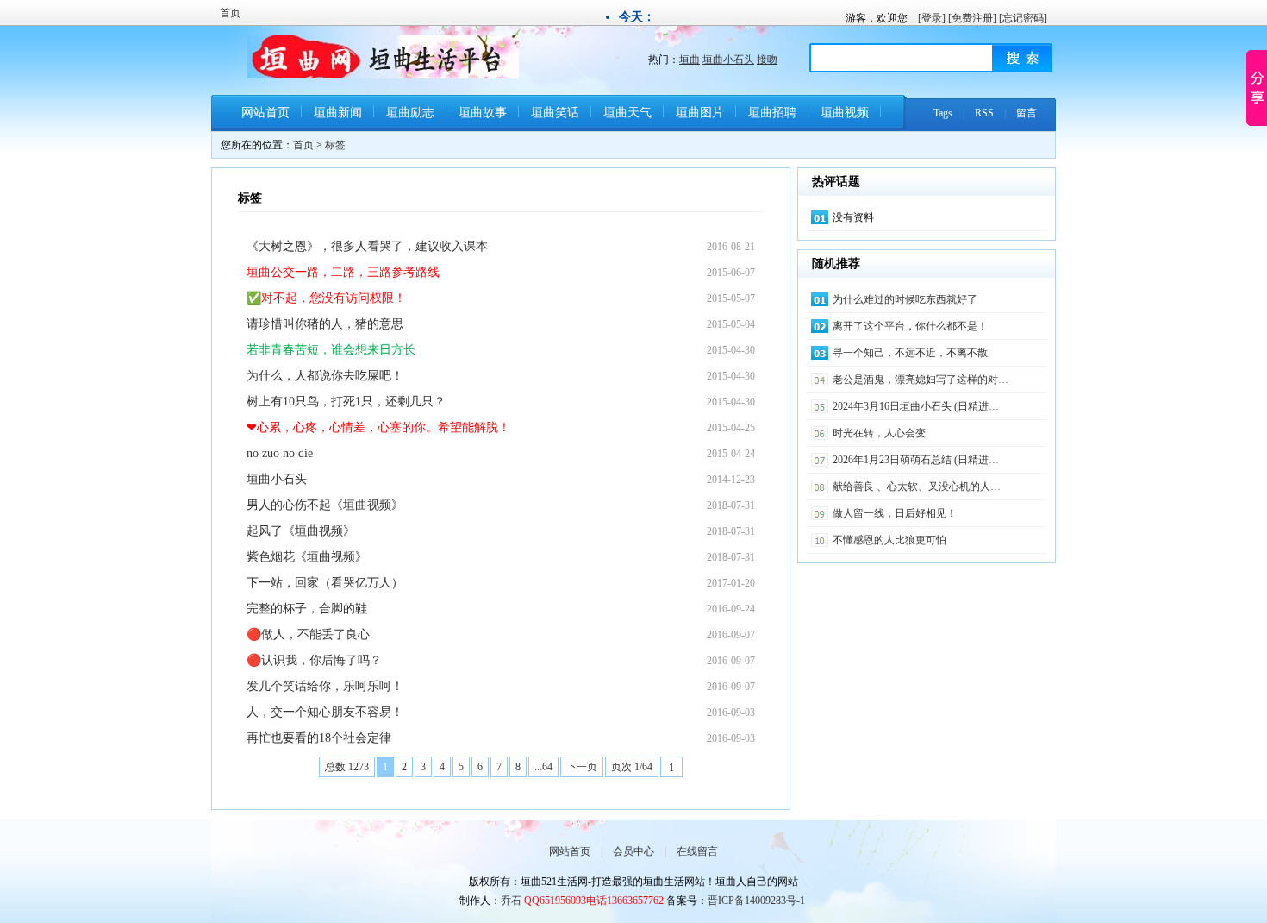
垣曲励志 (410, 112)
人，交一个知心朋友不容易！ (325, 712)
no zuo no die (280, 453)
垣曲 (689, 59)
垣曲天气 (627, 112)
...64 (543, 767)
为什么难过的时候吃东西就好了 (905, 299)
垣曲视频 (845, 112)
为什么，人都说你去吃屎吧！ (325, 375)
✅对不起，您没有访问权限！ (326, 298)
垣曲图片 (700, 112)
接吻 (767, 59)
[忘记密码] (1023, 18)
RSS (984, 113)
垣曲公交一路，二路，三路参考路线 (343, 272)
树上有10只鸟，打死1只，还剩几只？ (346, 401)
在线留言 (697, 851)
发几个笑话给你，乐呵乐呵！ (325, 686)
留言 (1026, 113)
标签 (335, 145)
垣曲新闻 (338, 112)
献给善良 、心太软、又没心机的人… (917, 486)
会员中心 (633, 851)
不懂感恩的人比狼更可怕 (889, 540)
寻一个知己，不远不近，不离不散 (910, 353)
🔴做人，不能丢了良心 (308, 634)
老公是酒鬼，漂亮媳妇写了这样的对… (920, 380)
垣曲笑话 (555, 112)
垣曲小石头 (728, 59)
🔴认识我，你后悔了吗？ (314, 660)
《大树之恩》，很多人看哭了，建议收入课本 (367, 246)
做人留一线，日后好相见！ (895, 513)
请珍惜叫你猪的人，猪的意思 (325, 323)
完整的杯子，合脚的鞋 (307, 608)
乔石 (511, 901)
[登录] (932, 18)
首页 (230, 13)
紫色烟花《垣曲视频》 (307, 556)
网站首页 (265, 112)
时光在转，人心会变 (879, 433)
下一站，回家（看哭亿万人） (325, 582)
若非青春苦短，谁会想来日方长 (331, 349)
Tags (942, 113)
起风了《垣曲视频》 (301, 530)
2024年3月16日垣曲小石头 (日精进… (916, 406)
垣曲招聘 (772, 112)
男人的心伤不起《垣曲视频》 (325, 505)
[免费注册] (972, 18)
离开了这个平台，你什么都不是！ (910, 326)
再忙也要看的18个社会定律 (319, 737)
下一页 (581, 767)
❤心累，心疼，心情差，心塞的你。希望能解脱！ (378, 427)
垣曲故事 (483, 112)
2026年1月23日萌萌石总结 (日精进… (916, 460)
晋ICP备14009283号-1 (756, 901)
